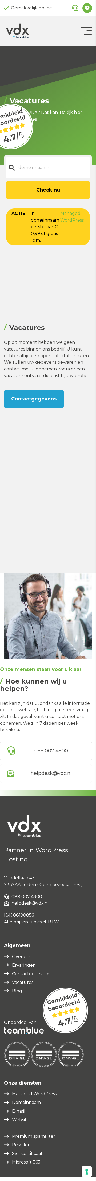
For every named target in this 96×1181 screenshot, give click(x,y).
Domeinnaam (26, 1102)
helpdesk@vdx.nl (51, 773)
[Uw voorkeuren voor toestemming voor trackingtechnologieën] (87, 1171)
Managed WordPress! (72, 217)
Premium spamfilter (33, 1136)
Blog (17, 991)
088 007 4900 (51, 751)
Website (20, 1119)
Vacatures (22, 982)
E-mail (18, 1111)
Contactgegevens (34, 399)
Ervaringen (24, 965)
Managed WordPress (34, 1093)
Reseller (21, 1144)
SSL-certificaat (27, 1153)
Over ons (21, 956)
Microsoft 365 (26, 1162)
